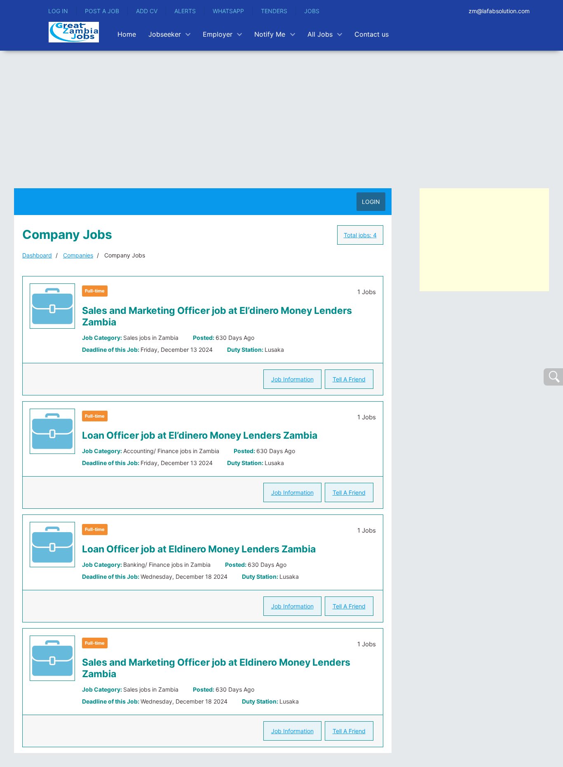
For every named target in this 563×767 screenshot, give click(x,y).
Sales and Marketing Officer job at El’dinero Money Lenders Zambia (217, 316)
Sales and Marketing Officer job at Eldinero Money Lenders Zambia (216, 668)
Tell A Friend (349, 379)
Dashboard (37, 255)
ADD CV (146, 10)
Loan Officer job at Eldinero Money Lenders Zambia (199, 549)
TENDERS (274, 10)
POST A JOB (102, 10)
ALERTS (185, 10)
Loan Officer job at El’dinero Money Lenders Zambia (199, 435)
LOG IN (58, 10)
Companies (78, 255)
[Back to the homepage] (74, 32)
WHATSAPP (228, 10)
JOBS (311, 10)
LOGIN (371, 201)
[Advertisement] (281, 112)
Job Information (292, 379)
